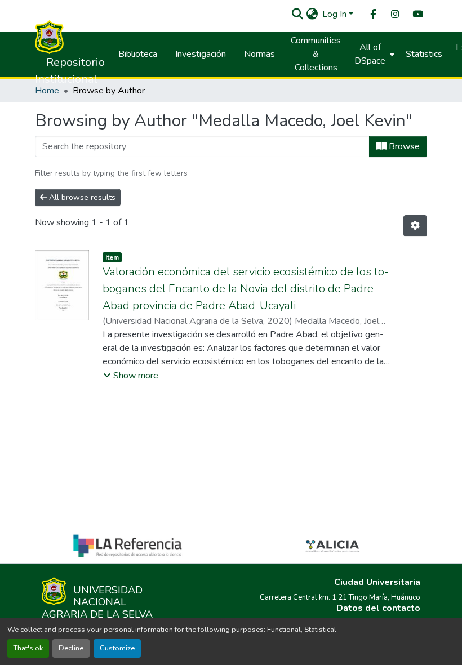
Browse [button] (403, 146)
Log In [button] (335, 14)
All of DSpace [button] (369, 54)
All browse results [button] (81, 197)
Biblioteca (137, 54)
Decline (71, 648)
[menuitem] (372, 14)
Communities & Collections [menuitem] (316, 54)
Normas (259, 54)
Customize (117, 648)
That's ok (28, 648)
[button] (297, 14)
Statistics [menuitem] (424, 54)
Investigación (200, 54)
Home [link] (47, 90)
